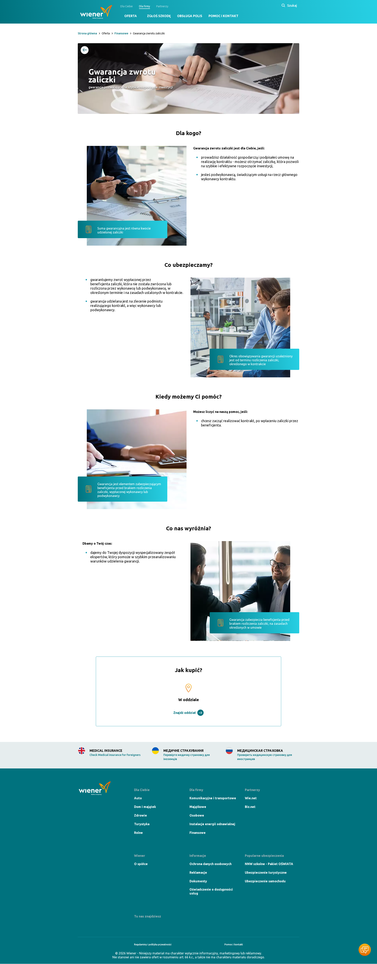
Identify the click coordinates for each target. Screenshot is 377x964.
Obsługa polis (189, 16)
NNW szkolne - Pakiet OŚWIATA (269, 864)
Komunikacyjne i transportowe (212, 798)
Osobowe (196, 815)
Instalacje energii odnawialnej (212, 824)
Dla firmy (144, 6)
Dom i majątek (145, 807)
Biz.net (250, 807)
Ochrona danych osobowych (210, 864)
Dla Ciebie (126, 6)
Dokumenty (198, 881)
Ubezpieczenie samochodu (265, 881)
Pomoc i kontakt (223, 16)
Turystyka (141, 824)
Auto (138, 798)
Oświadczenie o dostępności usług (211, 891)
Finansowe (197, 832)
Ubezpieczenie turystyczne (266, 872)
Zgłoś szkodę (159, 16)
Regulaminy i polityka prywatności (152, 944)
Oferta (130, 16)
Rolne (138, 832)
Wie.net (251, 798)
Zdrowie (140, 815)
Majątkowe (197, 807)
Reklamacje (198, 872)
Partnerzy (162, 6)
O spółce (141, 864)
